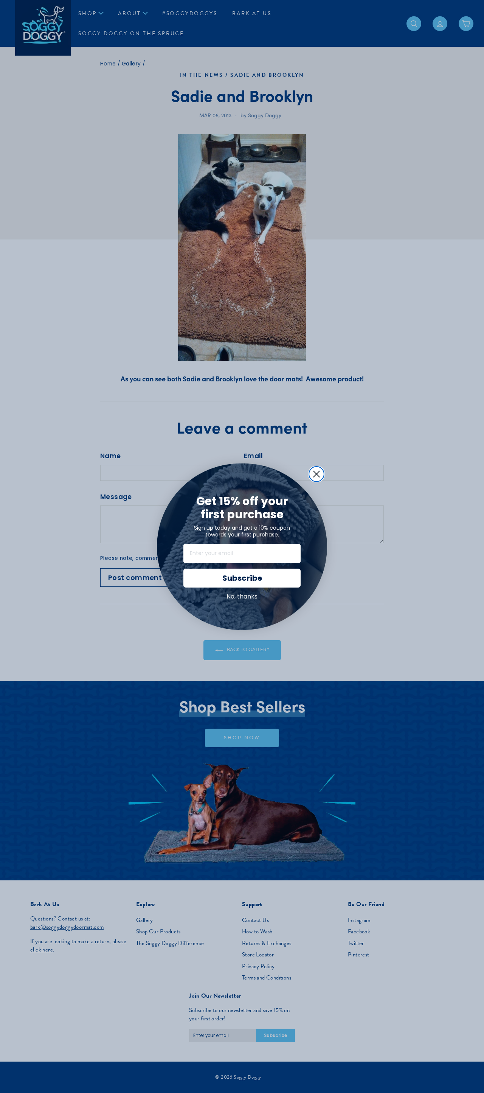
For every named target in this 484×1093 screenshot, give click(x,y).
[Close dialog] (316, 474)
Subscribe (242, 578)
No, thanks (242, 596)
